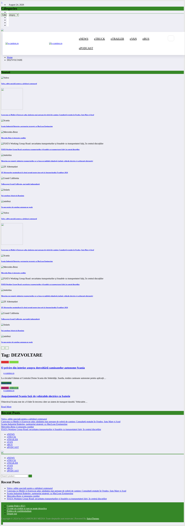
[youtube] (8, 17)
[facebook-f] (8, 12)
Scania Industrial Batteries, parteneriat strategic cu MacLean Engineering (27, 126)
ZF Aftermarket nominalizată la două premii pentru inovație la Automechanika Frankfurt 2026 (34, 172)
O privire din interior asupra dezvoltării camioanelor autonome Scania (43, 367)
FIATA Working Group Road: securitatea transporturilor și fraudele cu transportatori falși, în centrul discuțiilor (40, 149)
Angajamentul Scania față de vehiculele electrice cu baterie (35, 396)
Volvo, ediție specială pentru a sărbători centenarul (19, 83)
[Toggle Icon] (164, 48)
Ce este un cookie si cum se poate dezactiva (27, 508)
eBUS (146, 38)
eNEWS (83, 38)
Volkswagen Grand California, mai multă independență (20, 184)
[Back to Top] (2, 523)
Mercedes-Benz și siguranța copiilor (13, 138)
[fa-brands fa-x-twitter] (8, 20)
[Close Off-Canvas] (48, 43)
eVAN (133, 38)
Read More (6, 383)
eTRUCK (99, 38)
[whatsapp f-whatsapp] (8, 22)
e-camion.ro (8, 373)
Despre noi (12, 513)
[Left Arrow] (3, 348)
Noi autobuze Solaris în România (12, 195)
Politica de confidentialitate (19, 511)
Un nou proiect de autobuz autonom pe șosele (17, 207)
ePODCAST (86, 48)
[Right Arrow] (7, 348)
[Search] (171, 38)
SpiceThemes (93, 518)
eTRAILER (117, 38)
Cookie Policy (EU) (16, 506)
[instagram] (8, 15)
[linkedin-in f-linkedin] (8, 25)
